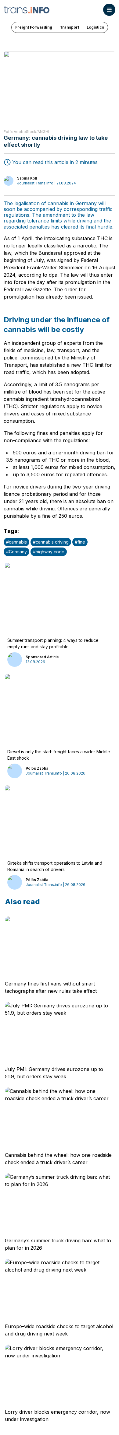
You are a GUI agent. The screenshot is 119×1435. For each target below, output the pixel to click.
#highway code (48, 551)
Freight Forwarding (33, 27)
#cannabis (16, 541)
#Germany (16, 551)
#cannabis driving (51, 541)
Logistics (95, 27)
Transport (69, 27)
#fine (80, 541)
